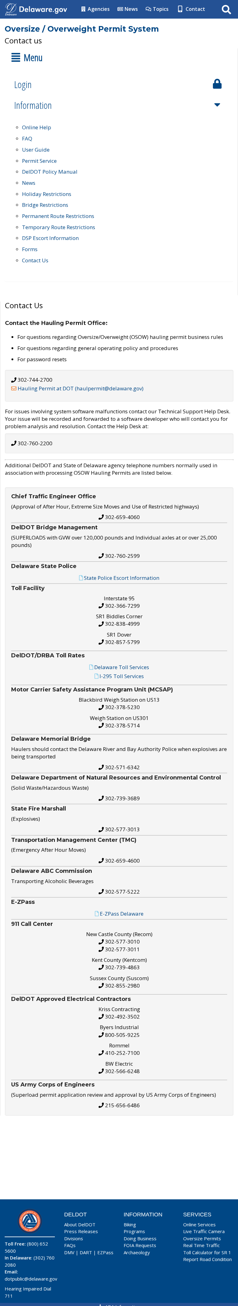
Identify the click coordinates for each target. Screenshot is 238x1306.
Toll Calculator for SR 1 (207, 1252)
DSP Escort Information (50, 238)
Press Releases (81, 1231)
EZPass (105, 1252)
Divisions (73, 1238)
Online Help (36, 127)
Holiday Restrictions (46, 194)
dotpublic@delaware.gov (31, 1279)
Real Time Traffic (201, 1245)
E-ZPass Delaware (121, 913)
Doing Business (140, 1238)
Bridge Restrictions (45, 204)
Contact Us (35, 260)
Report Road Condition (207, 1259)
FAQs (70, 1245)
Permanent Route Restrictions (58, 216)
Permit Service (39, 160)
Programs (134, 1231)
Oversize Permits (202, 1238)
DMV (69, 1252)
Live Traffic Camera (204, 1231)
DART (86, 1252)
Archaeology (137, 1252)
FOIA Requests (140, 1245)
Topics (160, 9)
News (130, 9)
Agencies (98, 9)
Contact (194, 9)
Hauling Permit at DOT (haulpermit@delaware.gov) (80, 388)
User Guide (36, 149)
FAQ (27, 138)
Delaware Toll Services (121, 667)
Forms (29, 249)
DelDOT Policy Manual (49, 171)
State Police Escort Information (121, 577)
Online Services (199, 1224)
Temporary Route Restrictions (58, 227)
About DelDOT (79, 1224)
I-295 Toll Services (121, 676)
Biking (130, 1224)
